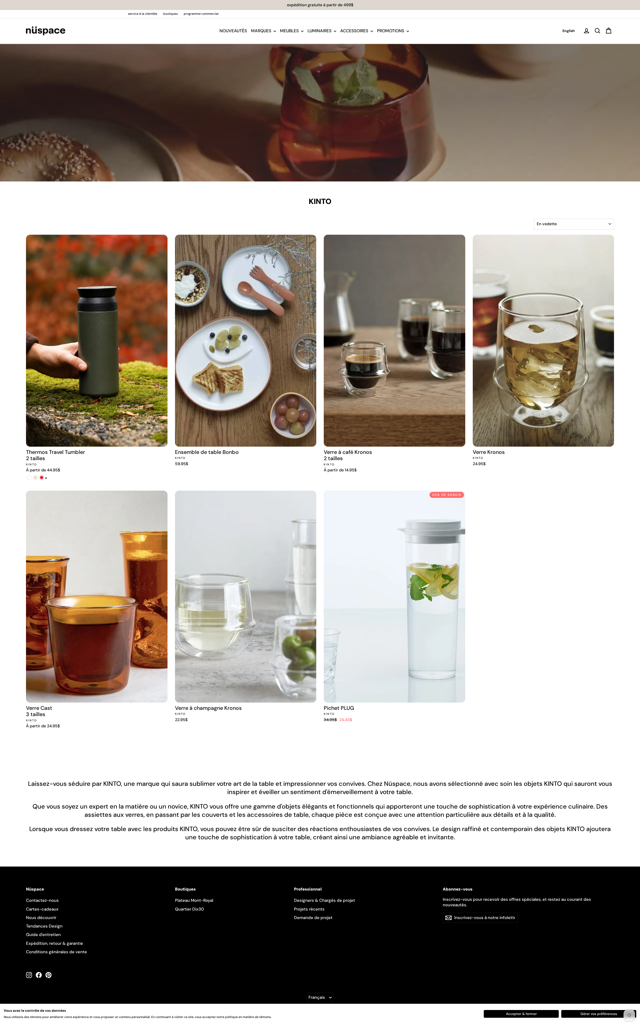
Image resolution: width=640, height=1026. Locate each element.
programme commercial (201, 14)
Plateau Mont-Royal (194, 900)
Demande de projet (313, 917)
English (568, 30)
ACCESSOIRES (354, 30)
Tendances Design (44, 926)
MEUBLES (290, 30)
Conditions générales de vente (56, 952)
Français (316, 997)
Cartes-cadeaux (42, 909)
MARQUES (261, 30)
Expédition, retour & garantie (54, 943)
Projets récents (309, 909)
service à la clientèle (142, 14)
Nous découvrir (41, 917)
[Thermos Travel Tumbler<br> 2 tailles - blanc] (29, 477)
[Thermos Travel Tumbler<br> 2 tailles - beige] (35, 477)
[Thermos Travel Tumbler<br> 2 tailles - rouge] (42, 477)
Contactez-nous (42, 900)
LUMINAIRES (320, 30)
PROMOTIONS (391, 30)
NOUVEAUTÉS (233, 30)
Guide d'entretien (43, 934)
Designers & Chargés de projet (324, 900)
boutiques (170, 14)
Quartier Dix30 (189, 909)
